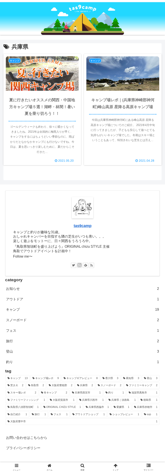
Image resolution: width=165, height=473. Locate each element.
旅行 (82, 341)
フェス (82, 330)
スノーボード (82, 320)
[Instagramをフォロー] (79, 265)
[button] (152, 389)
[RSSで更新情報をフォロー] (91, 265)
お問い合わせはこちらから (26, 437)
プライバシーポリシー (23, 448)
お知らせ (82, 288)
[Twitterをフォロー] (73, 265)
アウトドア (82, 299)
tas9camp (83, 226)
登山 (82, 351)
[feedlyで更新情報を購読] (85, 265)
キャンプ (82, 309)
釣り (82, 362)
